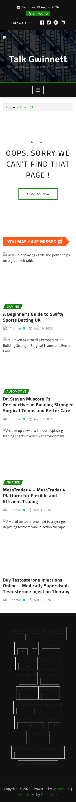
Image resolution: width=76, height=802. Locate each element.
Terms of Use (56, 630)
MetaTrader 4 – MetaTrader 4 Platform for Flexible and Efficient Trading (34, 496)
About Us (22, 645)
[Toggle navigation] (38, 90)
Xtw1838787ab (25, 704)
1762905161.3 (49, 689)
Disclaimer (53, 719)
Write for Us (36, 630)
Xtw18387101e (27, 689)
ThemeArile (49, 794)
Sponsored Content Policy (38, 763)
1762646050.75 (49, 660)
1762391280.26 (50, 645)
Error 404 (26, 107)
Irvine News (26, 794)
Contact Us (18, 630)
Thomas (15, 328)
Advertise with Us (49, 704)
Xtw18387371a (26, 660)
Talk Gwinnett (38, 59)
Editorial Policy (38, 734)
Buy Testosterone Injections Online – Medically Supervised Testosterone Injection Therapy (36, 586)
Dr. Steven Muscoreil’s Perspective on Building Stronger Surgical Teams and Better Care (38, 405)
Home (10, 107)
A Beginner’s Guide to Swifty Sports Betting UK (33, 317)
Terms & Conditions (30, 719)
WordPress (61, 789)
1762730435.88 (48, 675)
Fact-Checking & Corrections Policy (38, 749)
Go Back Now (39, 194)
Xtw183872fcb (26, 675)
